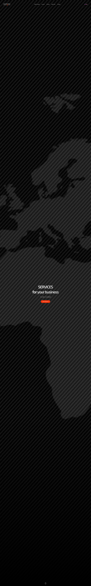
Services (43, 4)
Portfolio (48, 4)
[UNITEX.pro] (6, 4)
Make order (53, 4)
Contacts (58, 4)
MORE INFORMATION (45, 301)
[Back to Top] (88, 583)
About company (37, 4)
